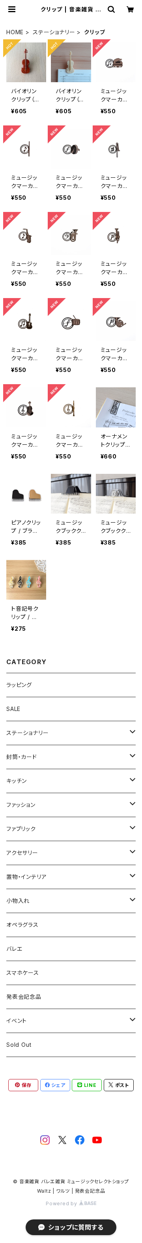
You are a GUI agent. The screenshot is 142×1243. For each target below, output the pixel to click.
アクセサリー (22, 852)
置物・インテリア (26, 876)
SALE (13, 708)
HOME (15, 32)
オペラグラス (22, 924)
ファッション (21, 804)
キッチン (16, 780)
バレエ (14, 948)
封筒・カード (21, 756)
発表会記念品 (23, 996)
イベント (16, 1020)
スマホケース (22, 972)
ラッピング (19, 684)
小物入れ (18, 900)
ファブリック (21, 828)
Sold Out (18, 1044)
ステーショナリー (54, 32)
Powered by (62, 1203)
